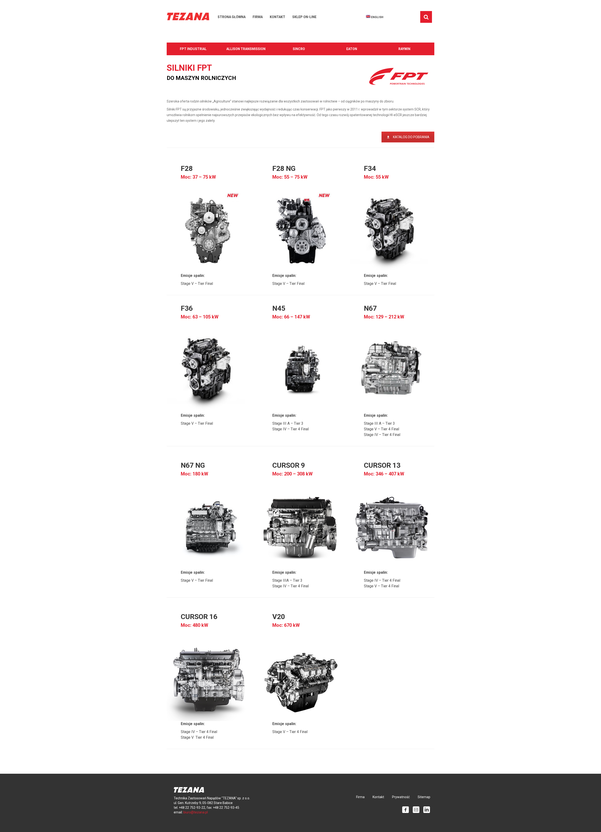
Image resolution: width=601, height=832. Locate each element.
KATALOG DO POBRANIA (411, 137)
